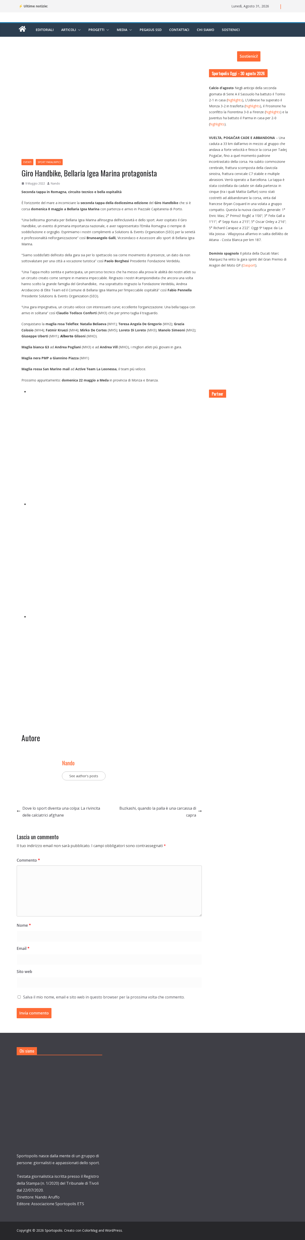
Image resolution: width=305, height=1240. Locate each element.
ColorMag (89, 1230)
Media (122, 29)
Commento (28, 860)
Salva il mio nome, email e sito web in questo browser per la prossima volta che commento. (104, 997)
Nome (24, 925)
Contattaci (179, 29)
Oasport (249, 265)
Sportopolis (53, 1230)
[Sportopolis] (22, 31)
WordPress (113, 1230)
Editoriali (45, 29)
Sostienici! (249, 56)
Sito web (24, 971)
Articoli (68, 29)
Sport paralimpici (49, 162)
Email (23, 948)
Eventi (27, 162)
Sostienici (231, 29)
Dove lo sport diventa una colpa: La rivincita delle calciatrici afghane (61, 812)
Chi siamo (205, 29)
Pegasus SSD (151, 29)
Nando (55, 183)
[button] (78, 29)
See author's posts (83, 776)
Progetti (96, 29)
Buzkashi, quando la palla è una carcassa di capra (157, 812)
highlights (235, 100)
